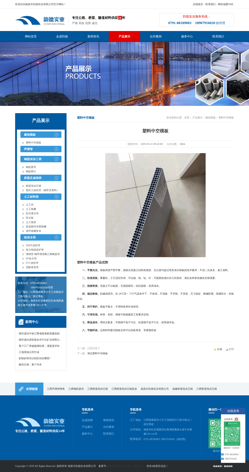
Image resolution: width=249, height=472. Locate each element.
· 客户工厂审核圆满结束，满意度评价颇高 (41, 346)
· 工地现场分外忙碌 (28, 352)
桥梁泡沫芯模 (33, 186)
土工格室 (31, 222)
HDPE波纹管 (33, 245)
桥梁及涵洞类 (33, 177)
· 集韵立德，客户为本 (29, 364)
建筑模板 (30, 134)
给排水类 (30, 237)
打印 (231, 349)
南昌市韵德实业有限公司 (155, 388)
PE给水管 (31, 258)
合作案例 (156, 36)
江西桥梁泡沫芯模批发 (124, 388)
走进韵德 (62, 36)
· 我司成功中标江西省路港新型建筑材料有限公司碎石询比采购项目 (55, 333)
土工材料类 (31, 196)
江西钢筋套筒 (76, 388)
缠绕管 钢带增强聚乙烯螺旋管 (43, 254)
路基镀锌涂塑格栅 (36, 226)
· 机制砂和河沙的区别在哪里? (33, 358)
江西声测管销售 (56, 388)
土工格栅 (31, 209)
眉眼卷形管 (32, 267)
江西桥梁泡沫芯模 (97, 388)
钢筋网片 (31, 171)
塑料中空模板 (33, 142)
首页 (186, 117)
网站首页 (31, 36)
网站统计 (138, 466)
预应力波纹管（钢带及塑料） (42, 190)
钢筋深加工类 (33, 159)
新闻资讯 (93, 36)
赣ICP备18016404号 (120, 466)
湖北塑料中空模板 (97, 353)
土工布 (30, 204)
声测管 (28, 149)
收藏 (219, 349)
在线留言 (198, 4)
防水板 (30, 217)
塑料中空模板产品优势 (92, 262)
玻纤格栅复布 (33, 231)
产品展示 (124, 36)
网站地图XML (226, 4)
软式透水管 (32, 213)
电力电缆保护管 (35, 249)
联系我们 (210, 4)
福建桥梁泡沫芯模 (182, 388)
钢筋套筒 (31, 167)
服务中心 (187, 36)
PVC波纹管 (32, 263)
